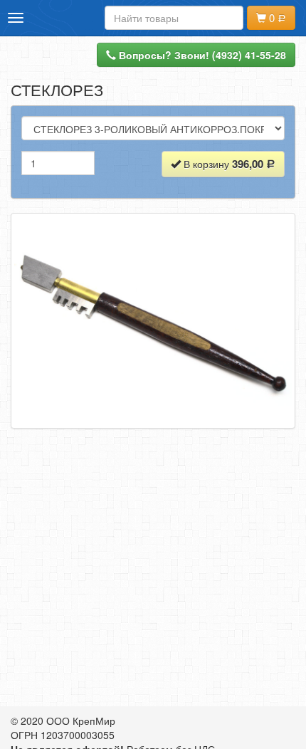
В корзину (222, 164)
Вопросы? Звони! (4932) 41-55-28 (201, 55)
